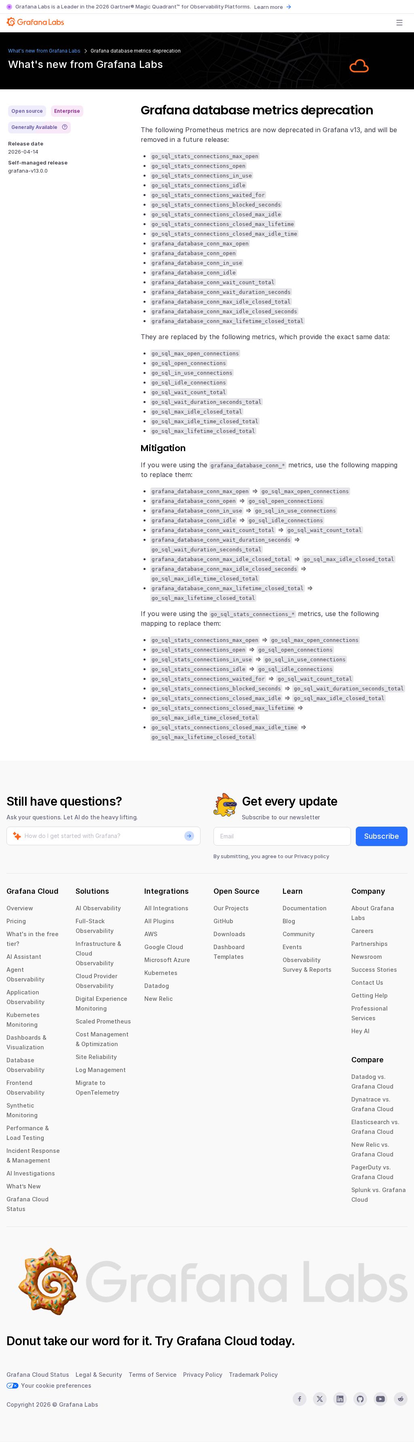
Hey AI (360, 1031)
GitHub (223, 921)
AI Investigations (30, 1173)
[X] (320, 1399)
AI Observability (98, 908)
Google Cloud (163, 946)
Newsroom (366, 956)
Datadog (156, 985)
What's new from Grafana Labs (44, 51)
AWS (150, 934)
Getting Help (369, 995)
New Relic (158, 998)
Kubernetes (160, 972)
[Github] (360, 1399)
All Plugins (159, 921)
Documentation (305, 908)
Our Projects (231, 908)
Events (292, 946)
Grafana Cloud (216, 1341)
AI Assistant (23, 956)
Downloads (229, 934)
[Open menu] (399, 23)
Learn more (268, 7)
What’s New (23, 1186)
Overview (19, 908)
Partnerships (369, 943)
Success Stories (374, 969)
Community (299, 934)
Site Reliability (96, 1056)
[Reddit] (401, 1399)
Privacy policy (311, 856)
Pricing (16, 921)
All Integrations (166, 908)
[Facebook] (299, 1399)
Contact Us (367, 982)
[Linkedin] (340, 1399)
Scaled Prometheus (103, 1021)
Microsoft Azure (167, 959)
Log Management (101, 1069)
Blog (289, 921)
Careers (362, 930)
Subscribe (381, 836)
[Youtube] (380, 1399)
